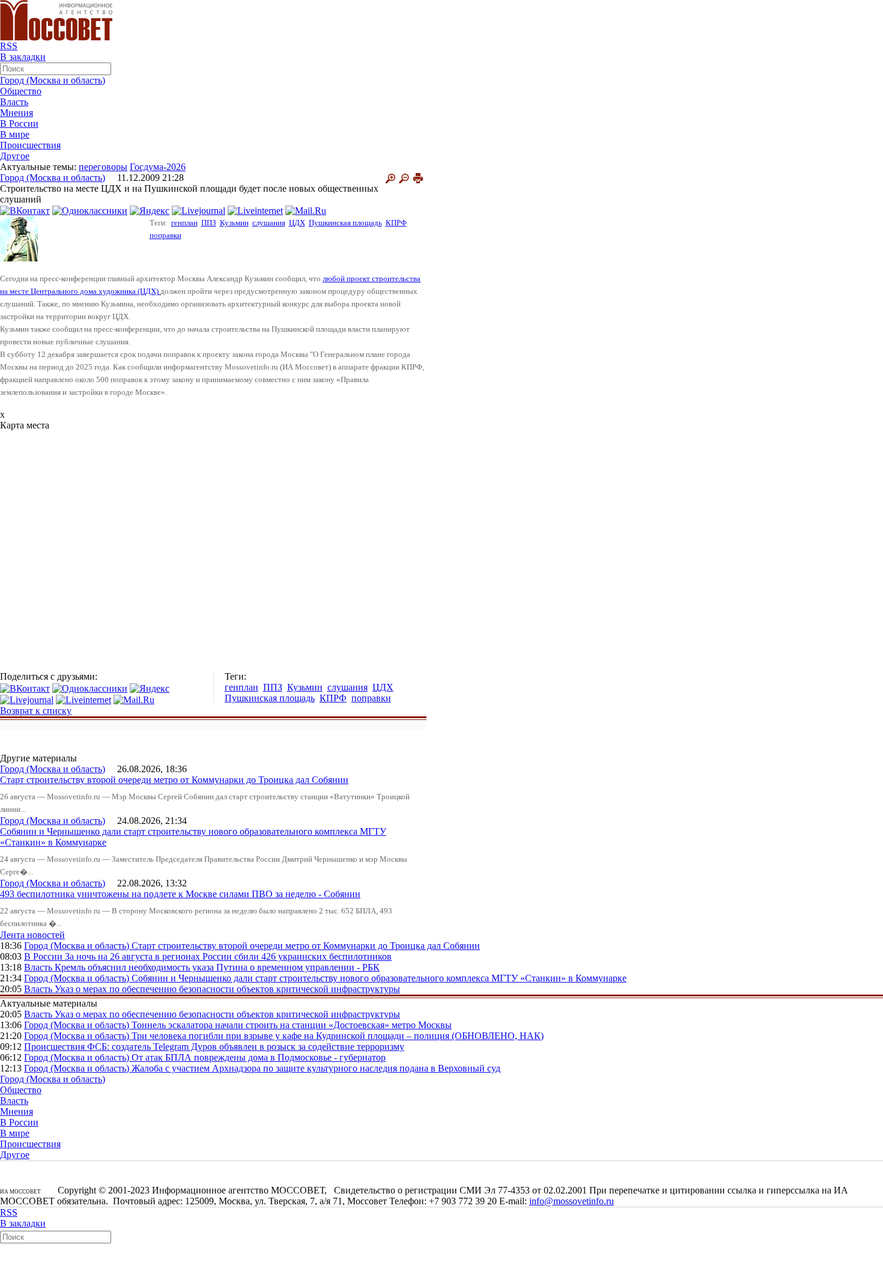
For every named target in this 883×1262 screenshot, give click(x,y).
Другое (14, 156)
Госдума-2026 (158, 167)
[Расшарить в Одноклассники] (89, 210)
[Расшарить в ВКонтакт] (25, 210)
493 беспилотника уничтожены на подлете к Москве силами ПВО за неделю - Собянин (180, 894)
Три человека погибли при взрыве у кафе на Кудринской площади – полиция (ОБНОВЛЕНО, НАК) (338, 1036)
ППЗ (208, 222)
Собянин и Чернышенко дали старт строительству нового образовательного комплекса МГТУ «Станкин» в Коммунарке (379, 978)
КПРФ (396, 222)
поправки (165, 235)
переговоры (103, 167)
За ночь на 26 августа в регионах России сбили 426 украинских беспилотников (228, 956)
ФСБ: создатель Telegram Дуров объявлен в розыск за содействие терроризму (245, 1046)
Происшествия (30, 145)
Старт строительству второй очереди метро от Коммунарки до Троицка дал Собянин (174, 780)
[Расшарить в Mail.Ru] (305, 210)
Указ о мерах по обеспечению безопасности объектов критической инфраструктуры (227, 989)
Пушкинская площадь (345, 222)
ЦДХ (297, 222)
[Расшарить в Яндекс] (149, 210)
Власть (14, 102)
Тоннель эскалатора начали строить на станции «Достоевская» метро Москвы (292, 1025)
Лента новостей (32, 935)
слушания (268, 222)
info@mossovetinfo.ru (571, 1201)
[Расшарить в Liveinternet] (255, 210)
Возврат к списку (35, 711)
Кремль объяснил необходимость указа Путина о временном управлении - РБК (217, 967)
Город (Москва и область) (52, 80)
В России (19, 123)
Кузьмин (234, 222)
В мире (14, 134)
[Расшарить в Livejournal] (198, 210)
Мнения (16, 113)
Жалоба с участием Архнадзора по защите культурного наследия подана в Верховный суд (316, 1068)
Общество (20, 91)
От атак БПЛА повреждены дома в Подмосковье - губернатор (259, 1057)
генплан (184, 222)
